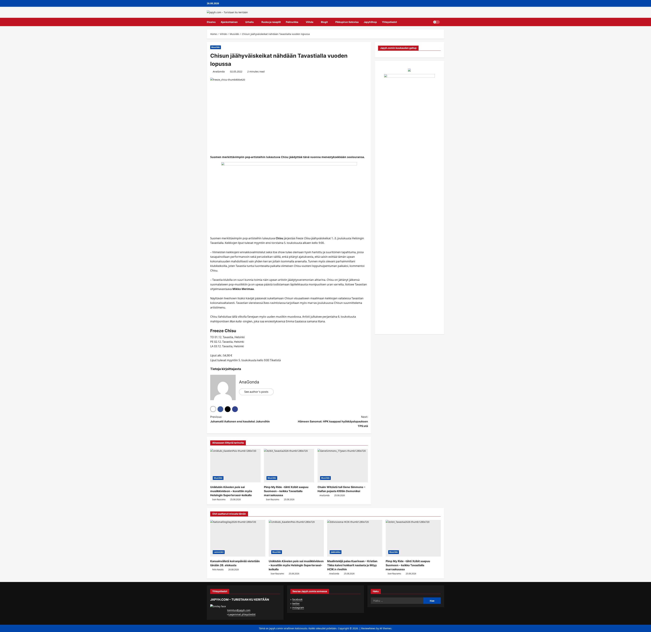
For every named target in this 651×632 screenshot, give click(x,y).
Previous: (240, 419)
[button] (443, 22)
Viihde (309, 22)
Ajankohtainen (229, 22)
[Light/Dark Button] (436, 22)
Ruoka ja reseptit (271, 22)
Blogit (324, 22)
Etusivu (211, 22)
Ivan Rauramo (218, 499)
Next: (333, 421)
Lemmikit (219, 552)
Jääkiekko (335, 552)
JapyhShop (370, 22)
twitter (296, 603)
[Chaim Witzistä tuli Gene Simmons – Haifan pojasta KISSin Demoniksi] (343, 465)
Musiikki (215, 47)
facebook (297, 599)
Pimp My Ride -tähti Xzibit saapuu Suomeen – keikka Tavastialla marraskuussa (286, 491)
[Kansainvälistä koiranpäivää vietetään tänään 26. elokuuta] (237, 538)
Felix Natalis (218, 569)
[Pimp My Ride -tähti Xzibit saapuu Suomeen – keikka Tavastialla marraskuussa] (289, 465)
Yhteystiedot (389, 22)
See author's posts (256, 392)
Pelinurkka (292, 22)
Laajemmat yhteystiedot (241, 614)
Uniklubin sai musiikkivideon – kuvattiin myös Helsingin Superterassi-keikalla (231, 491)
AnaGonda (219, 71)
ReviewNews (368, 628)
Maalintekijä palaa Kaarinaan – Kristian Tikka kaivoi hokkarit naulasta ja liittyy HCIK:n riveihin (352, 565)
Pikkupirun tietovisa (347, 22)
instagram (298, 607)
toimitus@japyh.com (238, 610)
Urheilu (249, 22)
